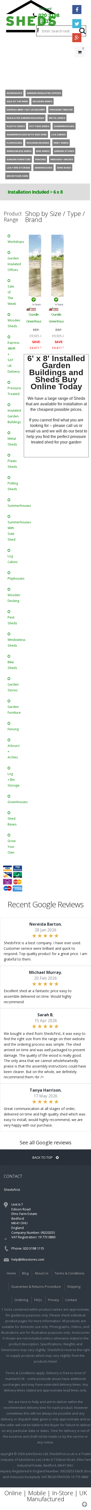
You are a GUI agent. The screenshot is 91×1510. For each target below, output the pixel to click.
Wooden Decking (13, 598)
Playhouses (13, 578)
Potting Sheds (13, 486)
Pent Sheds (12, 620)
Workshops (13, 242)
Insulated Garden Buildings (13, 416)
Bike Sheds (12, 665)
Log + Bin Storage (13, 780)
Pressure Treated (13, 391)
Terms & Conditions (69, 1273)
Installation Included (28, 192)
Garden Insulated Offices (13, 264)
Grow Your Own (12, 847)
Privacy (53, 1300)
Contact (71, 1300)
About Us (42, 1273)
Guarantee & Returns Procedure (36, 1286)
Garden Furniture (13, 710)
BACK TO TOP (42, 1157)
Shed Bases (12, 821)
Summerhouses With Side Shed (13, 531)
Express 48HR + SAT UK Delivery (13, 357)
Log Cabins (12, 559)
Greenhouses (13, 802)
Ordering (21, 1300)
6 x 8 (57, 192)
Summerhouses (13, 506)
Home (11, 1273)
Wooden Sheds (13, 323)
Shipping (73, 1286)
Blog (25, 1273)
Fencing (13, 729)
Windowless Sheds (13, 643)
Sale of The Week (12, 295)
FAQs (38, 1300)
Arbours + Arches (13, 751)
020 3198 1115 (48, 18)
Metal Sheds (12, 441)
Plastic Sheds (12, 464)
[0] (80, 62)
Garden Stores (13, 687)
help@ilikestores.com (27, 1259)
